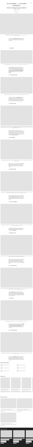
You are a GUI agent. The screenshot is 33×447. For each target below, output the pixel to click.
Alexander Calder (19, 97)
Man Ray (12, 67)
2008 (8, 160)
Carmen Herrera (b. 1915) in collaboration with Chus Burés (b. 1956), (10, 288)
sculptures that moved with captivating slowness (15, 325)
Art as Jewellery (21, 64)
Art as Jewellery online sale (16, 38)
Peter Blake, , (4, 160)
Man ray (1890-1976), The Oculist (8, 64)
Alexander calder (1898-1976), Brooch (7, 94)
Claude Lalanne (15, 356)
